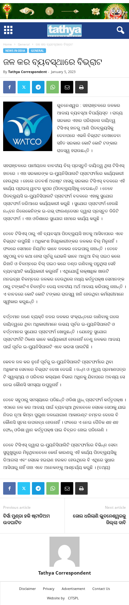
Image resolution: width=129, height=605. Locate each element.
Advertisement (73, 588)
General (24, 44)
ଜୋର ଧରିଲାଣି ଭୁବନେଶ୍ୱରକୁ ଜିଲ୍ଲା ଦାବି (99, 519)
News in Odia (15, 51)
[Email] (67, 87)
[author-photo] (64, 552)
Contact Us (101, 588)
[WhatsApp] (52, 87)
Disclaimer (27, 588)
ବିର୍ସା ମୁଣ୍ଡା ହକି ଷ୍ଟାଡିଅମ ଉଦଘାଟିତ (26, 519)
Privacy (48, 588)
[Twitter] (24, 87)
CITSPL (73, 598)
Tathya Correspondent (27, 71)
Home (7, 44)
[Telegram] (38, 87)
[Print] (81, 87)
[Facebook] (9, 87)
